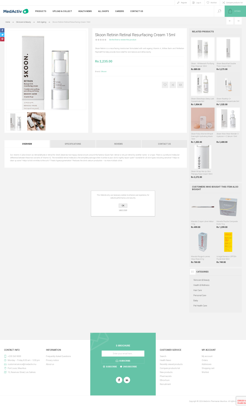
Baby (195, 300)
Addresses (206, 364)
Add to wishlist (165, 85)
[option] (16, 121)
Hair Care (197, 290)
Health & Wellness (201, 285)
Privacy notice (52, 360)
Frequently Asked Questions (58, 356)
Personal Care (199, 295)
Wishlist (205, 372)
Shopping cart (208, 368)
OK (123, 205)
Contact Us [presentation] (164, 144)
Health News (165, 360)
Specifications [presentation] (73, 144)
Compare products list (234, 3)
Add (202, 211)
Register (184, 3)
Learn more (123, 210)
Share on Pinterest (2, 39)
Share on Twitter (2, 35)
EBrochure (164, 380)
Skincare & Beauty (201, 280)
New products (166, 372)
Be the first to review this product (122, 40)
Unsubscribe (130, 367)
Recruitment (165, 384)
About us (50, 364)
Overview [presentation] (27, 144)
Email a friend (180, 85)
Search (163, 356)
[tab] (27, 144)
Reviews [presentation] (118, 144)
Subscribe (111, 367)
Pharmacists (166, 376)
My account (207, 356)
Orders (205, 360)
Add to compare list (173, 85)
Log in (198, 3)
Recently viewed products (171, 364)
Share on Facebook (2, 30)
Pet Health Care (200, 306)
